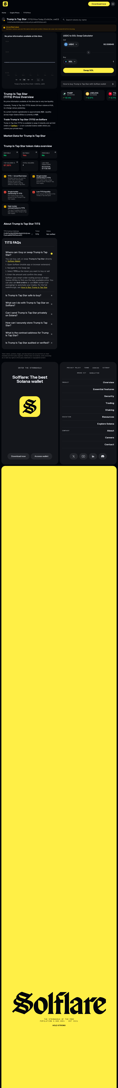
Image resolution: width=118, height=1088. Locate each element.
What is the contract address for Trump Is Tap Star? (27, 334)
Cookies (96, 368)
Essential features (103, 389)
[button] (59, 28)
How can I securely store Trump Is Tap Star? (26, 324)
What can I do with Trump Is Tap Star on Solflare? (27, 304)
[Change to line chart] (38, 79)
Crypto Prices (14, 13)
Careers (109, 438)
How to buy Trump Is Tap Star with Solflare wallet (84, 84)
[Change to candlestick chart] (42, 79)
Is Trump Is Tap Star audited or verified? (27, 342)
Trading (110, 403)
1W (24, 80)
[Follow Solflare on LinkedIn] (93, 456)
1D (20, 80)
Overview (108, 382)
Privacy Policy (74, 368)
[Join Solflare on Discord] (103, 456)
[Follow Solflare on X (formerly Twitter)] (73, 456)
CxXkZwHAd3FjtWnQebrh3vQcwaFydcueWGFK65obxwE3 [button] (26, 22)
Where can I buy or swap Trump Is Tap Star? (26, 253)
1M (28, 80)
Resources (108, 417)
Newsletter (94, 373)
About (110, 431)
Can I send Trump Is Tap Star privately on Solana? (26, 314)
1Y (32, 80)
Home (4, 13)
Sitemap (106, 368)
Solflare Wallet (14, 261)
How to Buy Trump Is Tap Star (34, 287)
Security (109, 396)
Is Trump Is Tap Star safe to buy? (23, 295)
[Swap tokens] (88, 52)
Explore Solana (105, 424)
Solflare (14, 126)
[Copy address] (32, 234)
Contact (109, 445)
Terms (86, 368)
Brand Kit (81, 373)
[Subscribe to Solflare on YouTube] (83, 456)
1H (16, 80)
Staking (109, 410)
